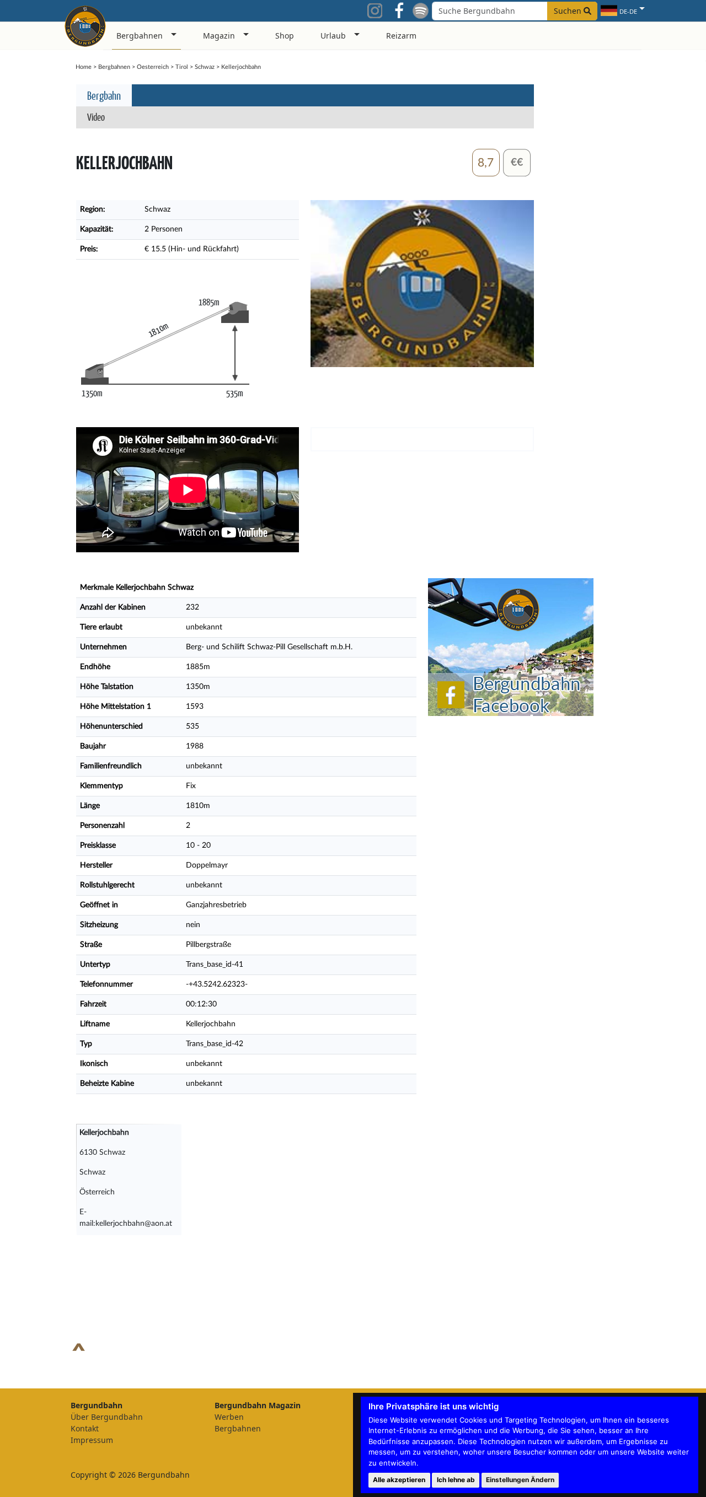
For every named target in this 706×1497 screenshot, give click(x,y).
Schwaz (205, 67)
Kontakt (85, 1428)
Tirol (181, 67)
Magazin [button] (219, 35)
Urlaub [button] (333, 35)
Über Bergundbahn (107, 1417)
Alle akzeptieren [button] (399, 1480)
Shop (284, 35)
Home (84, 67)
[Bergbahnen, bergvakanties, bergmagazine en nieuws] (85, 24)
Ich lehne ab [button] (456, 1480)
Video (96, 117)
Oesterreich (153, 67)
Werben (229, 1417)
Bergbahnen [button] (139, 35)
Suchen (569, 11)
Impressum (92, 1440)
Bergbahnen (114, 67)
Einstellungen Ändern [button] (520, 1480)
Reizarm (401, 35)
